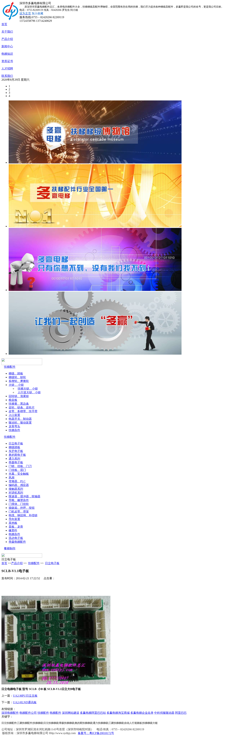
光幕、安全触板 (19, 473)
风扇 (11, 477)
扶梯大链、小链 (28, 388)
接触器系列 (16, 488)
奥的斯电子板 (17, 454)
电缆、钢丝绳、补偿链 (23, 515)
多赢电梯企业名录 (141, 712)
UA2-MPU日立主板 (25, 695)
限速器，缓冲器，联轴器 (24, 496)
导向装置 (14, 519)
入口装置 (14, 415)
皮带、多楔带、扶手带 (23, 411)
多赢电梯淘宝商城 (118, 712)
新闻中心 (7, 46)
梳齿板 (13, 399)
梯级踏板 (14, 447)
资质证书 (7, 61)
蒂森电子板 (16, 462)
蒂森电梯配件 (17, 541)
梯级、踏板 (16, 373)
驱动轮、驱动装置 (20, 422)
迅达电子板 (16, 537)
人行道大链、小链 (29, 392)
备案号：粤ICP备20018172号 (96, 733)
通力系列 (14, 458)
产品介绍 (7, 39)
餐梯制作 (9, 548)
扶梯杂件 (14, 430)
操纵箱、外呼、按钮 (22, 507)
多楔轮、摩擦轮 (19, 381)
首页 (4, 24)
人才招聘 (7, 68)
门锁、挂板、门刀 (20, 466)
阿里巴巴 (181, 712)
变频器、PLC (17, 481)
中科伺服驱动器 (164, 712)
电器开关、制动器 (20, 418)
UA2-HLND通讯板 (25, 702)
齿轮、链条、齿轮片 (22, 407)
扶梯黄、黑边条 (19, 403)
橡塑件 (13, 530)
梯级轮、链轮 (17, 377)
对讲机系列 (16, 492)
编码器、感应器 (19, 485)
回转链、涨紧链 (19, 396)
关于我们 (7, 31)
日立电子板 (16, 443)
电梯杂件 (14, 534)
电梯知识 (7, 53)
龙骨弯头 (14, 426)
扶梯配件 (9, 366)
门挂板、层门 (17, 469)
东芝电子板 (16, 451)
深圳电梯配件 (10, 712)
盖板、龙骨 (16, 526)
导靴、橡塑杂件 (19, 500)
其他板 (13, 522)
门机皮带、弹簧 (19, 511)
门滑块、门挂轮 (19, 503)
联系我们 (7, 75)
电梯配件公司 (28, 712)
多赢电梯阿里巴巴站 (93, 712)
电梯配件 (55, 712)
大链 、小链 (16, 384)
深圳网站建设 (70, 712)
